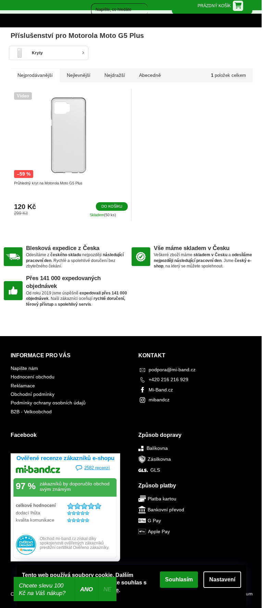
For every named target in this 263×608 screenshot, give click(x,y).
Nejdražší (114, 75)
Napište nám (24, 368)
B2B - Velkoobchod (31, 411)
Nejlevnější (78, 75)
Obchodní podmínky (32, 394)
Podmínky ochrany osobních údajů (48, 402)
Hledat (96, 22)
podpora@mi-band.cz (172, 369)
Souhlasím (179, 579)
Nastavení (222, 579)
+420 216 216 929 (168, 379)
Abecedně (150, 75)
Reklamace (23, 385)
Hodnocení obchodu (32, 376)
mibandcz (159, 399)
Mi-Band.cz (161, 389)
